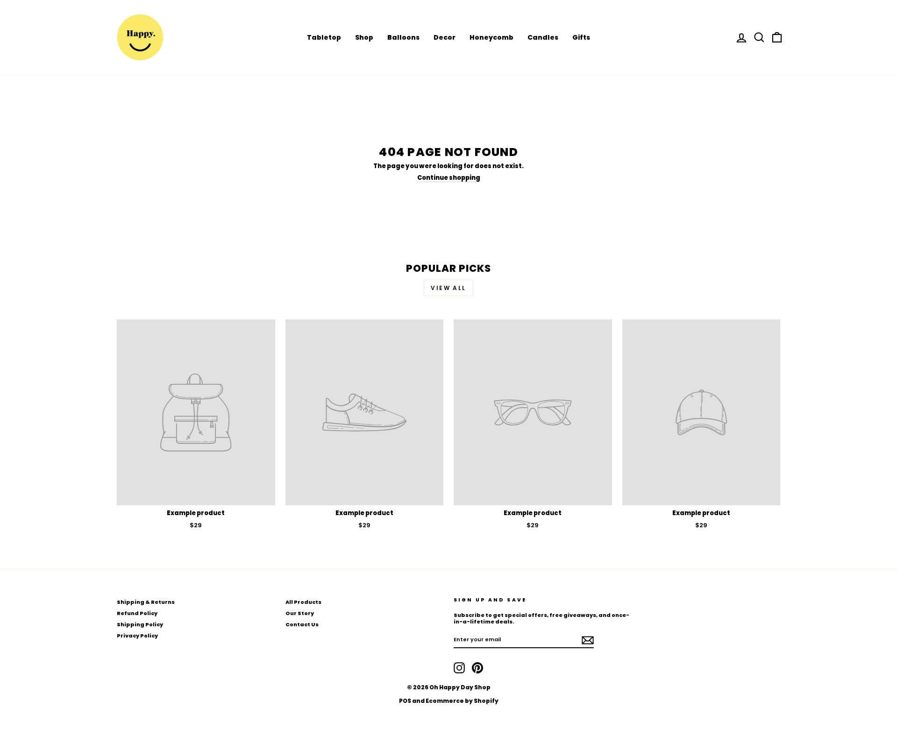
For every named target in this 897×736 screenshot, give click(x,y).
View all (448, 288)
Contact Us (302, 624)
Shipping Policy (140, 624)
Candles (542, 37)
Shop (364, 37)
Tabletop (324, 37)
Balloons (403, 37)
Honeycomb (491, 37)
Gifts (581, 37)
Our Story (299, 613)
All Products (303, 602)
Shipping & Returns (146, 602)
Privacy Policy (137, 635)
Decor (445, 37)
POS (405, 701)
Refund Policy (137, 613)
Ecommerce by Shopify (462, 701)
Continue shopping (448, 178)
